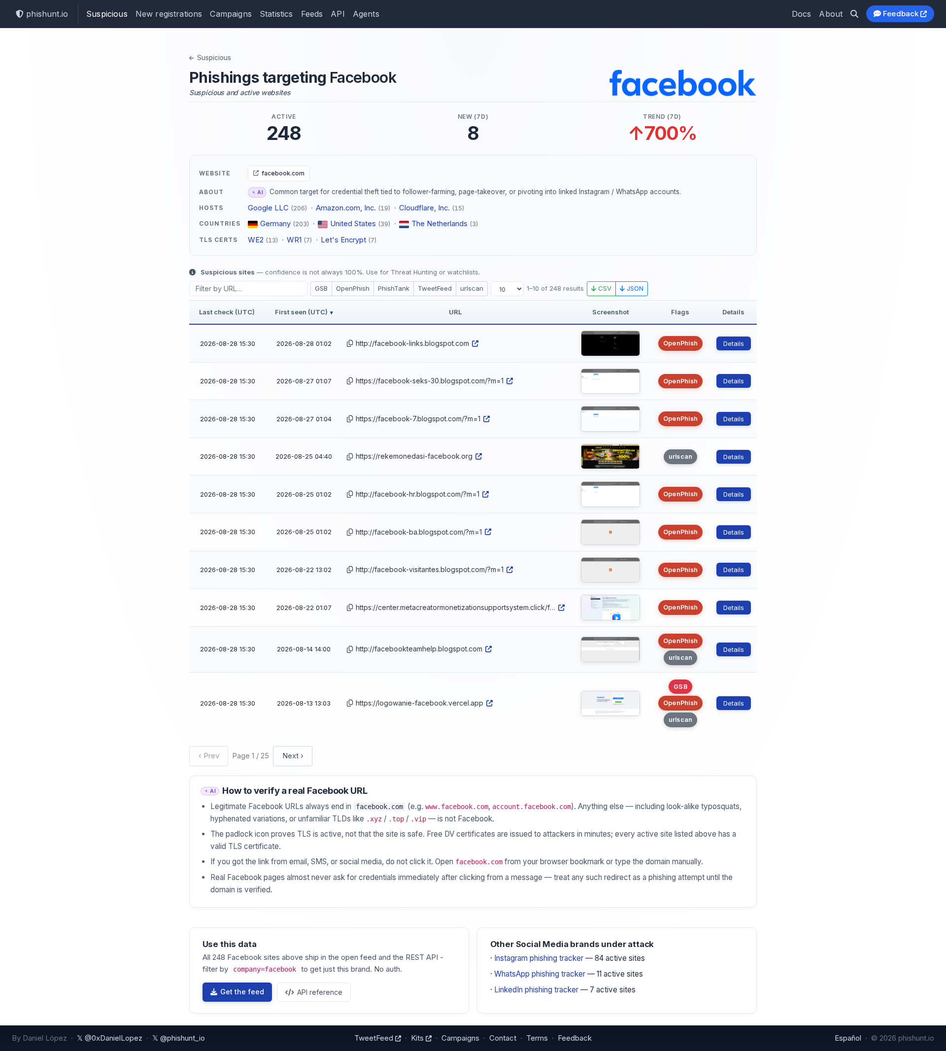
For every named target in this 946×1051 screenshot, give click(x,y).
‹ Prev (209, 755)
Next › (293, 755)
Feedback (901, 13)
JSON (634, 288)
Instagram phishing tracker (538, 958)
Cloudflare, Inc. (424, 207)
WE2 (256, 240)
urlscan (471, 288)
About (831, 14)
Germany (275, 223)
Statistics (276, 14)
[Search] (854, 14)
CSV (603, 288)
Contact (502, 1038)
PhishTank (393, 288)
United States (353, 223)
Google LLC (268, 207)
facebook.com (283, 173)
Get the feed (242, 991)
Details (733, 343)
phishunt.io (46, 14)
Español (848, 1038)
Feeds (312, 14)
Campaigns (230, 14)
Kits (418, 1038)
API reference (319, 992)
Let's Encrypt (343, 240)
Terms (537, 1038)
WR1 (294, 240)
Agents (366, 14)
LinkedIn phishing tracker (536, 989)
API (337, 14)
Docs (801, 14)
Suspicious (107, 14)
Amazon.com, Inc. (346, 207)
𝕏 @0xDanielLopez (109, 1038)
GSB (321, 288)
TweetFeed (435, 288)
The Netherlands (439, 223)
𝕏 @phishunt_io (178, 1038)
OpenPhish (353, 288)
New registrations (169, 14)
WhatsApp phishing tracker (539, 974)
